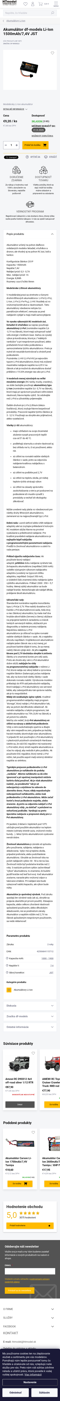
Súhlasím (44, 1392)
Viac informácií (33, 1374)
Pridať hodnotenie (17, 1225)
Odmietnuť (15, 1392)
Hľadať (53, 13)
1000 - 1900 (47, 958)
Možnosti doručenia (42, 136)
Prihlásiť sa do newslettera (19, 1290)
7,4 (51, 965)
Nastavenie (30, 1382)
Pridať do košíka (32, 145)
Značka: (11, 43)
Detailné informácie (13, 109)
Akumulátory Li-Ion (23, 990)
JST (51, 972)
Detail (19, 1104)
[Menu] (56, 4)
